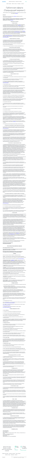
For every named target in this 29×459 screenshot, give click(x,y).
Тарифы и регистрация (12, 1)
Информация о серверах (21, 457)
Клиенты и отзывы (14, 3)
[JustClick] (4, 1)
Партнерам (18, 3)
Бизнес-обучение (9, 3)
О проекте (22, 3)
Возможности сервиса (18, 1)
